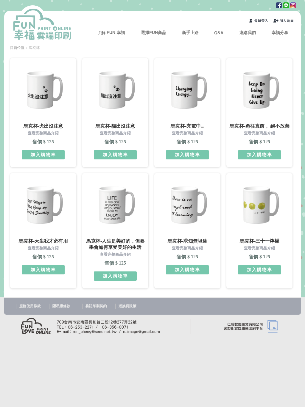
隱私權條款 (61, 306)
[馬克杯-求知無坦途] (187, 205)
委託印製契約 (96, 306)
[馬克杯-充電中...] (187, 90)
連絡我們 (247, 32)
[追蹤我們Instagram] (292, 6)
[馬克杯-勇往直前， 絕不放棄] (259, 90)
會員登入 (260, 21)
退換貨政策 (127, 306)
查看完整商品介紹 (43, 133)
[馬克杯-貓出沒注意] (115, 90)
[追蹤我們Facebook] (278, 6)
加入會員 (284, 21)
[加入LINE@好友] (285, 6)
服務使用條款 (30, 306)
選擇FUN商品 (153, 32)
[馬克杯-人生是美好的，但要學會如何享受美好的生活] (115, 205)
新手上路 (190, 32)
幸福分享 (280, 32)
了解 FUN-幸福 (111, 32)
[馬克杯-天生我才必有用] (42, 205)
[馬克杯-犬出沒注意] (42, 90)
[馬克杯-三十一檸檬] (259, 205)
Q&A (218, 32)
